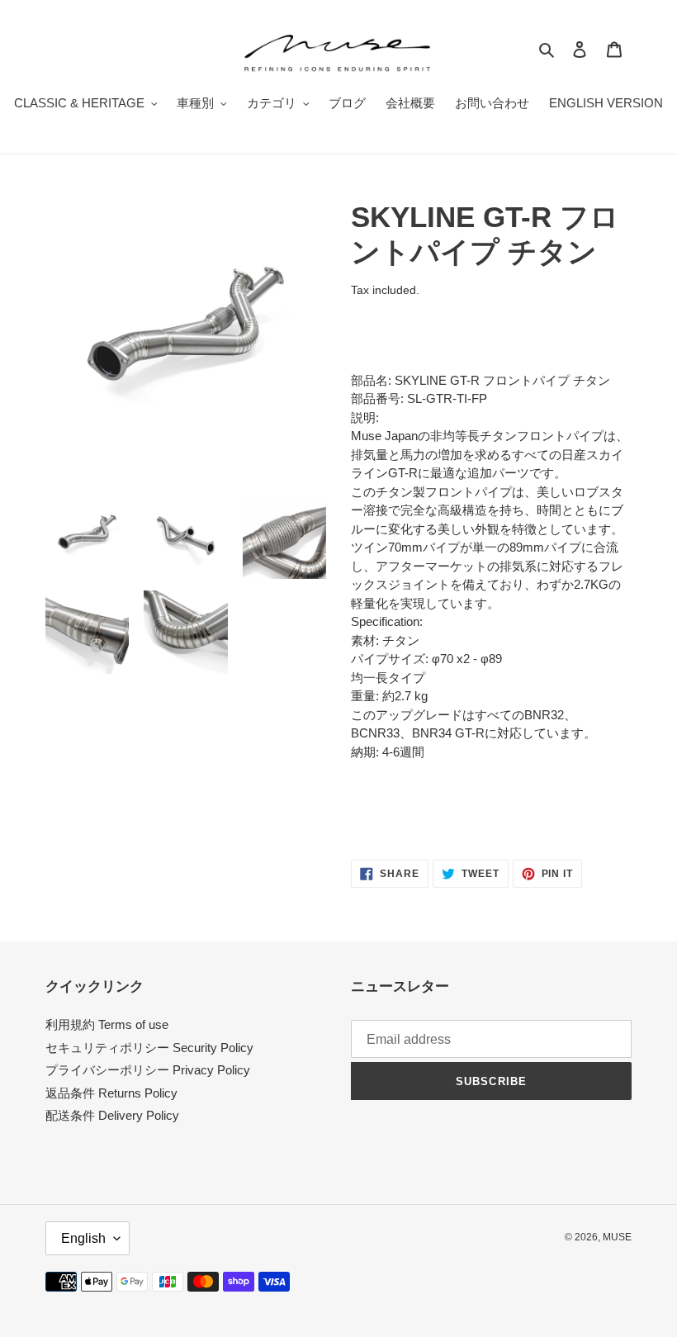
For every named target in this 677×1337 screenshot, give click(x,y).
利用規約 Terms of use (106, 1024)
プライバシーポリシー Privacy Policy (147, 1070)
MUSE (617, 1237)
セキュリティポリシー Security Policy (149, 1048)
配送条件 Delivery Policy (112, 1115)
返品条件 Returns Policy (111, 1093)
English (83, 1238)
